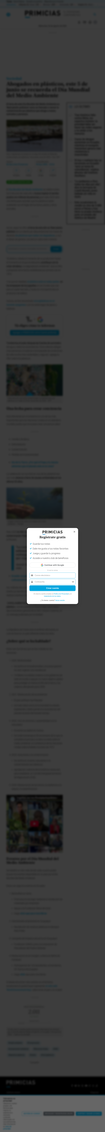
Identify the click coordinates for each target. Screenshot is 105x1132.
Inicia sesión (60, 600)
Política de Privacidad (61, 594)
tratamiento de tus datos (52, 596)
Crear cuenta (52, 588)
